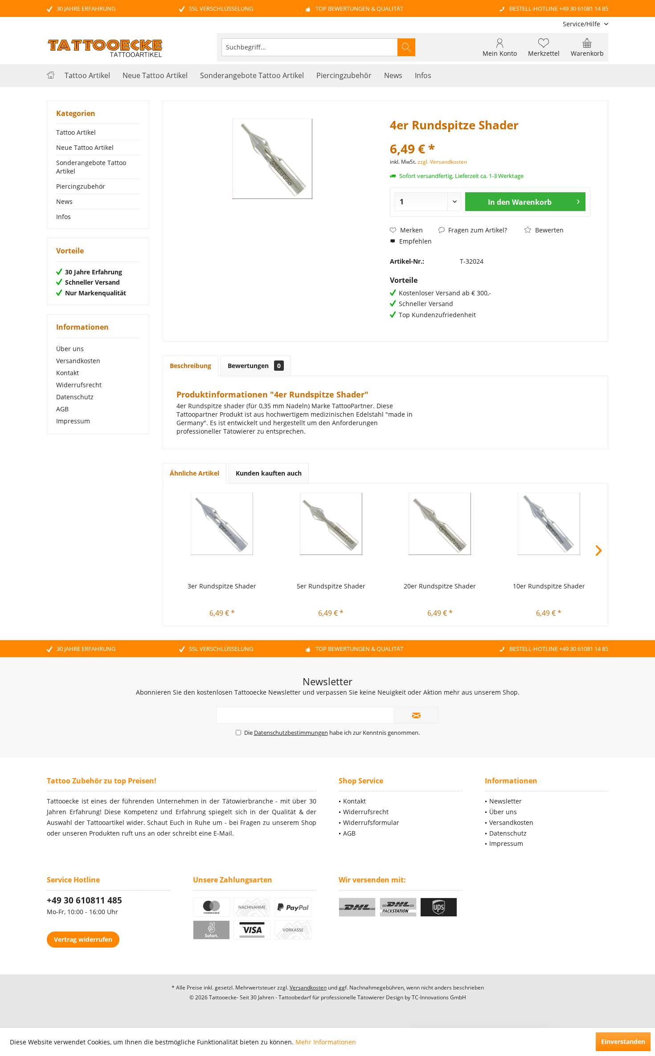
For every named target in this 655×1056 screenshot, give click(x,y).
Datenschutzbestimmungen (291, 733)
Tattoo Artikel (76, 132)
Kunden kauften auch (269, 473)
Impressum (73, 421)
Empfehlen (414, 241)
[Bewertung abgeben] (490, 136)
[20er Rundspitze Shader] (440, 524)
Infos (63, 216)
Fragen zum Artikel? (476, 230)
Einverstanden (623, 1041)
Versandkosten (78, 360)
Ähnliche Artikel (194, 473)
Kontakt (67, 373)
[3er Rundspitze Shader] (222, 524)
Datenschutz (75, 397)
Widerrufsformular (371, 822)
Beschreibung (190, 365)
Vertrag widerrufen (83, 939)
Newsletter (505, 801)
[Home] (50, 75)
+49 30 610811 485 (84, 900)
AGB (62, 409)
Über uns (70, 348)
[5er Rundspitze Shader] (331, 524)
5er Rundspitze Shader (331, 586)
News (64, 201)
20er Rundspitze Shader (440, 586)
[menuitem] (582, 23)
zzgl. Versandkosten (442, 162)
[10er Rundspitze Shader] (549, 524)
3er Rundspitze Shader (222, 586)
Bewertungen (254, 365)
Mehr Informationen (325, 1042)
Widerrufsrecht (79, 385)
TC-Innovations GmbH (439, 997)
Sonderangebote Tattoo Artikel (91, 166)
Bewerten (548, 230)
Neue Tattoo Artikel (85, 147)
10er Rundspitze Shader (549, 586)
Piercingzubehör (80, 186)
